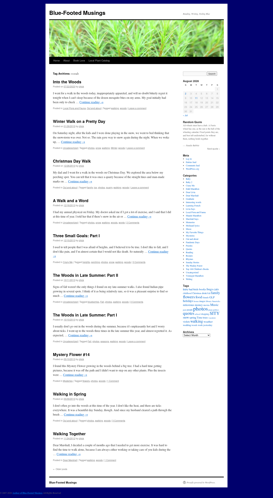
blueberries (93, 301)
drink (204, 293)
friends (206, 297)
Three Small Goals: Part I (76, 235)
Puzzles (189, 245)
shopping (205, 314)
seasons (104, 341)
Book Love (79, 60)
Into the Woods (67, 81)
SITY (215, 313)
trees (205, 317)
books (202, 289)
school (197, 314)
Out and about (94, 108)
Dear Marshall (70, 460)
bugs (210, 289)
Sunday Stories (192, 262)
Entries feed (191, 162)
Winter (114, 147)
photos (91, 147)
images (202, 301)
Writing (189, 278)
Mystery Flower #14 (71, 354)
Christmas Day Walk (72, 161)
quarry (109, 187)
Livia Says (190, 208)
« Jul (185, 115)
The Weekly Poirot (194, 265)
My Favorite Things (195, 232)
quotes (188, 313)
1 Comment (113, 380)
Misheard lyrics (193, 225)
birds (196, 289)
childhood (187, 293)
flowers (86, 380)
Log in (189, 158)
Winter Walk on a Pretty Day (79, 121)
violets (186, 321)
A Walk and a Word (70, 200)
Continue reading (91, 102)
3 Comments (139, 262)
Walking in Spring (69, 394)
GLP (211, 297)
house (196, 301)
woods (123, 108)
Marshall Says (192, 218)
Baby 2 (189, 182)
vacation (212, 317)
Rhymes (189, 258)
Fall (102, 301)
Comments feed (193, 165)
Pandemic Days (193, 242)
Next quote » (213, 148)
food (199, 296)
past (184, 309)
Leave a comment (137, 108)
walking (115, 108)
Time (199, 317)
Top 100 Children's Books (197, 268)
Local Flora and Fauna (74, 108)
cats (216, 289)
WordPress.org (192, 168)
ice (95, 187)
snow (98, 147)
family (90, 187)
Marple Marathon (193, 215)
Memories (190, 222)
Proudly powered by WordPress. (201, 482)
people (190, 309)
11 (196, 97)
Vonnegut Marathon (195, 275)
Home (56, 60)
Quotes (189, 248)
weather (208, 321)
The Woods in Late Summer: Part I (85, 315)
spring (192, 317)
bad (191, 289)
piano (210, 309)
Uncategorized (70, 147)
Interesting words (193, 202)
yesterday (207, 325)
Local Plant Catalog (99, 60)
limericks (216, 301)
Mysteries (68, 380)
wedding (187, 325)
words (122, 222)
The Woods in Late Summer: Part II (85, 275)
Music (188, 228)
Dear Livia (190, 192)
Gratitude (190, 198)
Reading (189, 252)
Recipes (189, 255)
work (200, 325)
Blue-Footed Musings (77, 13)
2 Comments (132, 222)
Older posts (60, 469)
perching (95, 262)
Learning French (193, 205)
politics (216, 309)
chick (81, 86)
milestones (188, 305)
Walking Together (69, 433)
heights (86, 262)
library (209, 301)
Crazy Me (68, 262)
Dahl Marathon (192, 188)
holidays (188, 301)
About (66, 60)
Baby (188, 178)
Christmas (196, 293)
